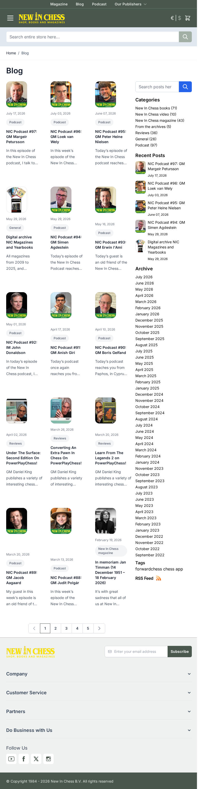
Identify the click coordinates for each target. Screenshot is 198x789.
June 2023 (144, 499)
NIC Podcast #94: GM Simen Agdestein (66, 242)
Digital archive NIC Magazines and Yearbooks (19, 242)
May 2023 (144, 505)
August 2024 (146, 419)
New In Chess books (153, 108)
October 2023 (147, 474)
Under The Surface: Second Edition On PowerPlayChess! (23, 457)
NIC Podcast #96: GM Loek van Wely (66, 136)
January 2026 (147, 314)
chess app (173, 568)
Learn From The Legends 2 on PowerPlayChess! (110, 457)
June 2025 (144, 357)
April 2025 (144, 369)
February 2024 (148, 456)
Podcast (99, 4)
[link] (34, 628)
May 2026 (144, 289)
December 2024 (149, 394)
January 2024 (147, 462)
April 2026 (144, 295)
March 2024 (145, 450)
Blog (80, 4)
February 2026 (148, 308)
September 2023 (149, 481)
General (15, 228)
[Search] (185, 36)
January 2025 (147, 388)
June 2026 (144, 283)
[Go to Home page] (93, 18)
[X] (36, 759)
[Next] (99, 628)
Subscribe (180, 651)
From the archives (151, 126)
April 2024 (144, 443)
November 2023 (149, 468)
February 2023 (148, 524)
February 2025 (147, 382)
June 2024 (144, 431)
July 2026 (144, 277)
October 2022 (147, 549)
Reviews (15, 443)
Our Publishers (128, 4)
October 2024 (147, 406)
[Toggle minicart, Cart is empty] (188, 18)
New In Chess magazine (108, 551)
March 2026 (145, 301)
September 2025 (149, 338)
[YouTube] (11, 759)
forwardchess (149, 568)
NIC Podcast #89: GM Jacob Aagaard (21, 577)
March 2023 (145, 518)
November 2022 (149, 542)
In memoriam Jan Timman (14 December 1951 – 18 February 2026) (110, 572)
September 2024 (149, 413)
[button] (99, 674)
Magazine (59, 4)
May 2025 (144, 363)
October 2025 (147, 332)
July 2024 (144, 425)
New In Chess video (152, 114)
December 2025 (149, 320)
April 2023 (144, 511)
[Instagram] (48, 759)
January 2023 (147, 530)
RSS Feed (144, 578)
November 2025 (149, 326)
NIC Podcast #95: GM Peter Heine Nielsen (110, 136)
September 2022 (149, 555)
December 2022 (149, 536)
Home (11, 53)
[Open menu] (10, 18)
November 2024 (149, 400)
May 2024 (144, 437)
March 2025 (145, 376)
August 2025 (146, 345)
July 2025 (143, 351)
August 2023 (146, 487)
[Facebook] (24, 759)
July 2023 (144, 493)
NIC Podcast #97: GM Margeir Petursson (21, 136)
